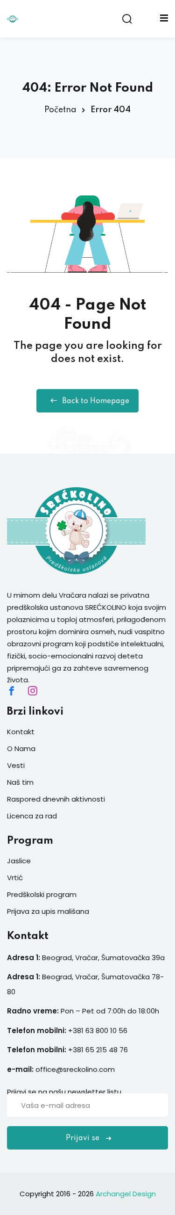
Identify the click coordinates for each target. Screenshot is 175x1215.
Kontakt (21, 732)
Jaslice (19, 861)
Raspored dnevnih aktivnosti (56, 799)
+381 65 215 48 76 (98, 1050)
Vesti (16, 765)
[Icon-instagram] (32, 690)
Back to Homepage (95, 401)
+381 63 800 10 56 (98, 1030)
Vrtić (15, 877)
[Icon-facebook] (11, 690)
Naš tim (20, 782)
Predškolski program (42, 894)
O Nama (21, 748)
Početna (60, 110)
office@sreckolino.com (75, 1069)
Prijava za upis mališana (48, 911)
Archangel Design (126, 1194)
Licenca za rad (32, 816)
